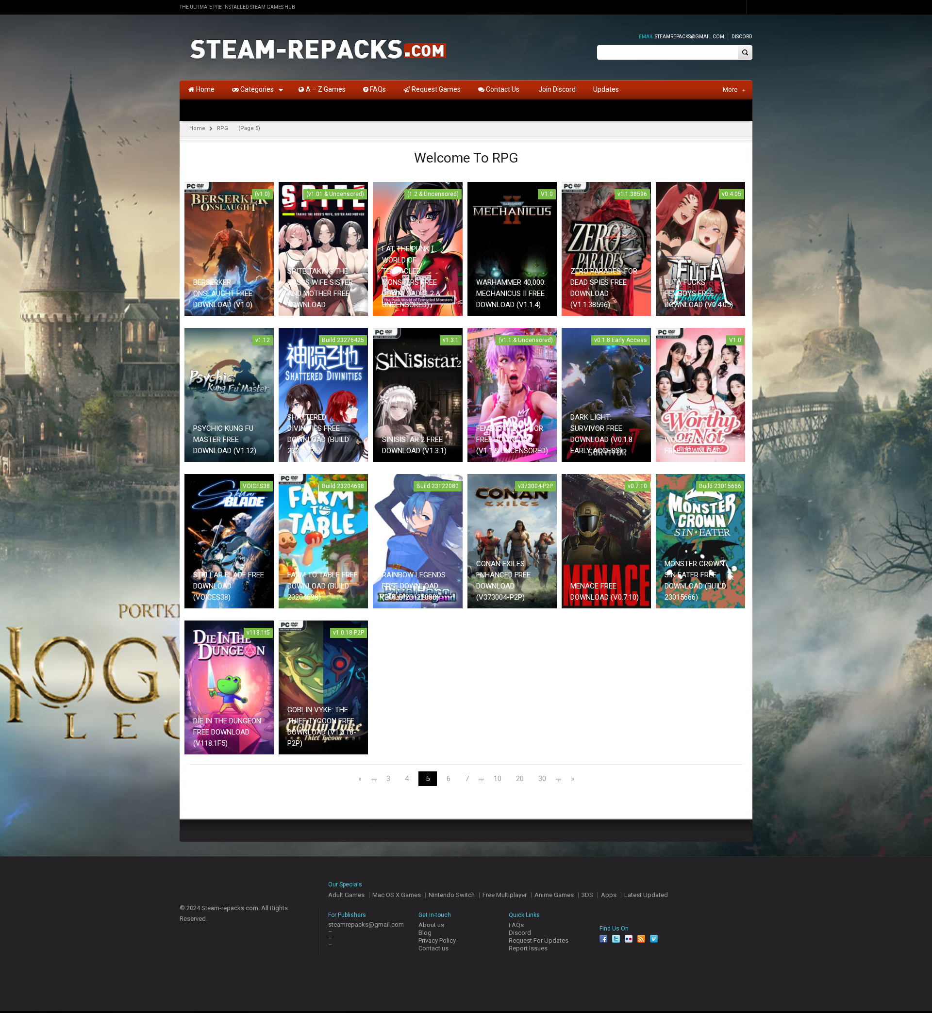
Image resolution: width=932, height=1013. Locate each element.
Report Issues (528, 948)
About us (431, 925)
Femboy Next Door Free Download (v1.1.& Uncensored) (512, 439)
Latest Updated (646, 895)
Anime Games (554, 895)
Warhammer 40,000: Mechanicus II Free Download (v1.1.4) (511, 293)
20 (520, 779)
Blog (425, 932)
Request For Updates (538, 940)
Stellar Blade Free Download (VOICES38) (228, 586)
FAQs (516, 925)
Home (197, 128)
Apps (608, 895)
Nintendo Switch (452, 895)
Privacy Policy (437, 940)
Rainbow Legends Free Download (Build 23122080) (414, 586)
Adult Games (346, 895)
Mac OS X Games (396, 895)
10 (497, 779)
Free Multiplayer (505, 895)
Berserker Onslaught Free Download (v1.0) (222, 293)
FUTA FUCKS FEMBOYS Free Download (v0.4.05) (699, 293)
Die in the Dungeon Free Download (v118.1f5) (227, 732)
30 (542, 779)
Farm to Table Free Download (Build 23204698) (322, 586)
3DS (587, 895)
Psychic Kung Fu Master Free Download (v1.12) (224, 439)
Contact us (433, 948)
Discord (742, 36)
